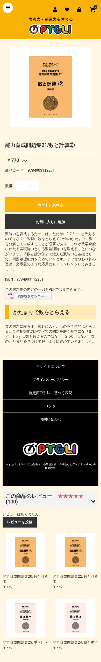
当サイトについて (50, 366)
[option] (50, 87)
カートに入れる (50, 205)
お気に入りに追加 (50, 222)
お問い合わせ (50, 419)
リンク (50, 406)
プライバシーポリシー (50, 380)
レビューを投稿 (19, 522)
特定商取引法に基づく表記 (50, 393)
